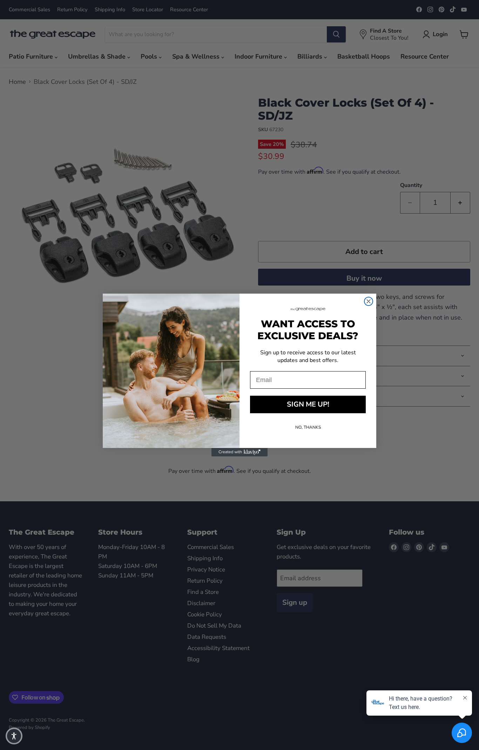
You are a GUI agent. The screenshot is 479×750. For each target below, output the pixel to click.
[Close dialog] (368, 301)
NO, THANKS (308, 427)
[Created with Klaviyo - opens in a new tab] (239, 452)
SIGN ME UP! (308, 404)
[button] (14, 736)
